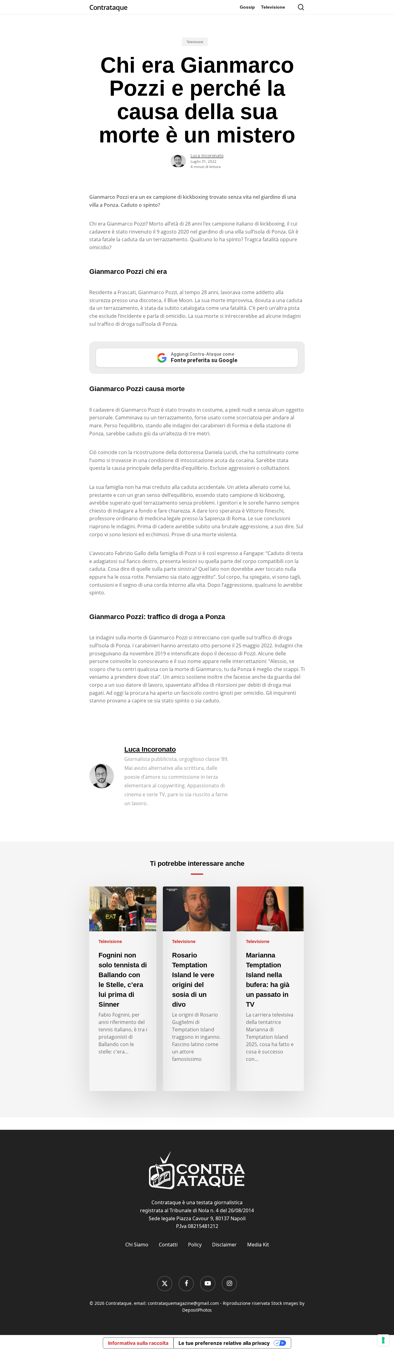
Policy (195, 1244)
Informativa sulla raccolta (138, 1343)
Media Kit (258, 1244)
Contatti (168, 1244)
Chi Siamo (136, 1244)
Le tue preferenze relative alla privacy (224, 1343)
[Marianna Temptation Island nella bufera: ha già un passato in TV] (270, 988)
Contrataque (108, 7)
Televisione (195, 42)
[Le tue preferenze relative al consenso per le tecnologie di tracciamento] (383, 1340)
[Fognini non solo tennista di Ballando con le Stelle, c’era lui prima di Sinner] (122, 988)
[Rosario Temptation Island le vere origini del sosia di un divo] (196, 988)
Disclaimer (224, 1244)
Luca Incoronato (207, 155)
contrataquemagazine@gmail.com (183, 1303)
